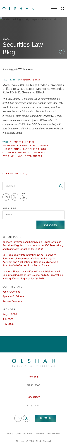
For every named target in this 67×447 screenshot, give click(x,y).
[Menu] (54, 9)
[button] (62, 51)
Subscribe (50, 224)
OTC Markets (37, 152)
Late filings (31, 149)
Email (9, 214)
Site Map (20, 441)
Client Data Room (24, 433)
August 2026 (9, 314)
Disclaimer (39, 433)
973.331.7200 (34, 405)
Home (10, 433)
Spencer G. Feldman (30, 79)
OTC (43, 149)
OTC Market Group (14, 152)
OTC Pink (8, 156)
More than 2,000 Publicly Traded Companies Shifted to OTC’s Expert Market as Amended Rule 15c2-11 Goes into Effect (33, 88)
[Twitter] (14, 196)
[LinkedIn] (6, 196)
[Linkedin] (18, 418)
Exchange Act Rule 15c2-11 (19, 145)
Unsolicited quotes (29, 156)
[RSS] (23, 196)
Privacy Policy (53, 433)
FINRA (17, 149)
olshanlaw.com (13, 173)
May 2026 (8, 323)
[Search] (63, 8)
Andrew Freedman (12, 301)
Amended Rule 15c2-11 (24, 142)
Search (10, 186)
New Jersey (33, 397)
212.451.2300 (33, 385)
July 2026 (7, 319)
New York (33, 376)
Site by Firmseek (43, 441)
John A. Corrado (11, 291)
